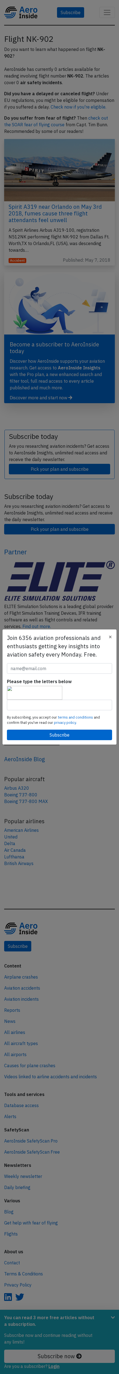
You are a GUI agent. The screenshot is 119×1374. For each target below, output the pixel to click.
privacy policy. (65, 722)
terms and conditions (76, 717)
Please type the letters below (39, 681)
